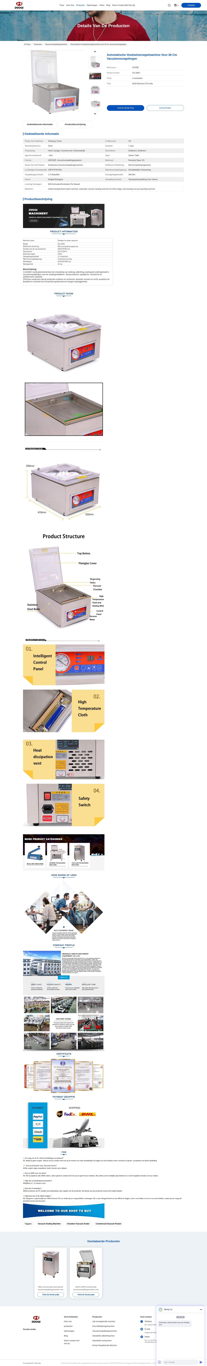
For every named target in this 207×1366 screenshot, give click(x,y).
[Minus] (201, 1309)
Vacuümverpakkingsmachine (56, 44)
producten (80, 5)
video (101, 5)
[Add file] (159, 1362)
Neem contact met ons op (71, 1342)
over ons (70, 5)
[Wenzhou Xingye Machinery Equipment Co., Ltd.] (19, 5)
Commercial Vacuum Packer (108, 1224)
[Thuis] (36, 1322)
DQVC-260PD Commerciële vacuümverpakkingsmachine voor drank (86, 1288)
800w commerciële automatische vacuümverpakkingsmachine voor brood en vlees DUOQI (50, 1288)
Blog (66, 1336)
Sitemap (37, 1363)
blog (108, 5)
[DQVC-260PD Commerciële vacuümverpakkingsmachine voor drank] (86, 1266)
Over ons (68, 1321)
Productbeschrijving (75, 124)
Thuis (61, 5)
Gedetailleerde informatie (40, 124)
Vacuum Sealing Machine (49, 1224)
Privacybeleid (28, 1363)
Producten (38, 44)
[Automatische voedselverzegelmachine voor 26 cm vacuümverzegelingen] (55, 82)
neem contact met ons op (123, 5)
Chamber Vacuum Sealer (78, 1224)
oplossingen (92, 5)
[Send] (201, 1362)
